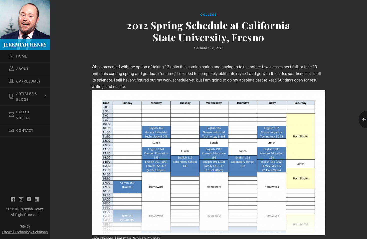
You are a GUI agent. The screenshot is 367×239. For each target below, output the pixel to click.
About (22, 69)
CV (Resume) (28, 81)
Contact (24, 130)
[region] (25, 119)
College (208, 14)
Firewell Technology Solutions (25, 232)
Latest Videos (23, 115)
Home (21, 56)
